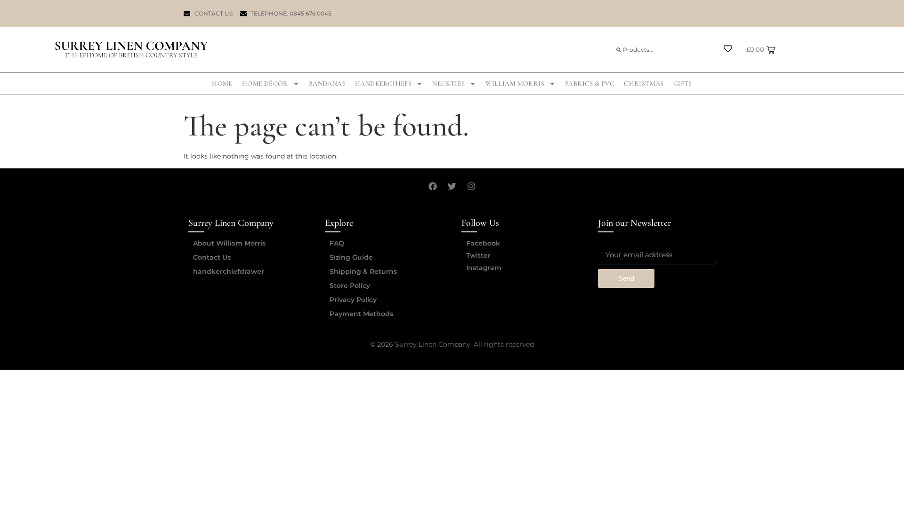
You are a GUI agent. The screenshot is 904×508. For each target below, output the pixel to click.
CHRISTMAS (644, 83)
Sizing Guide (351, 257)
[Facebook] (432, 186)
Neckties (448, 83)
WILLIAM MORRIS (514, 83)
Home (222, 83)
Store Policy (350, 285)
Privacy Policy (353, 299)
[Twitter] (452, 186)
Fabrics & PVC (589, 83)
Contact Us (212, 257)
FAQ (337, 243)
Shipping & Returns (363, 271)
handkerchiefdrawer (228, 271)
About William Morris (229, 243)
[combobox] (661, 50)
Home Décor (265, 83)
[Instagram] (471, 186)
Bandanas (327, 83)
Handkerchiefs (383, 83)
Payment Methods (361, 314)
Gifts (682, 83)
